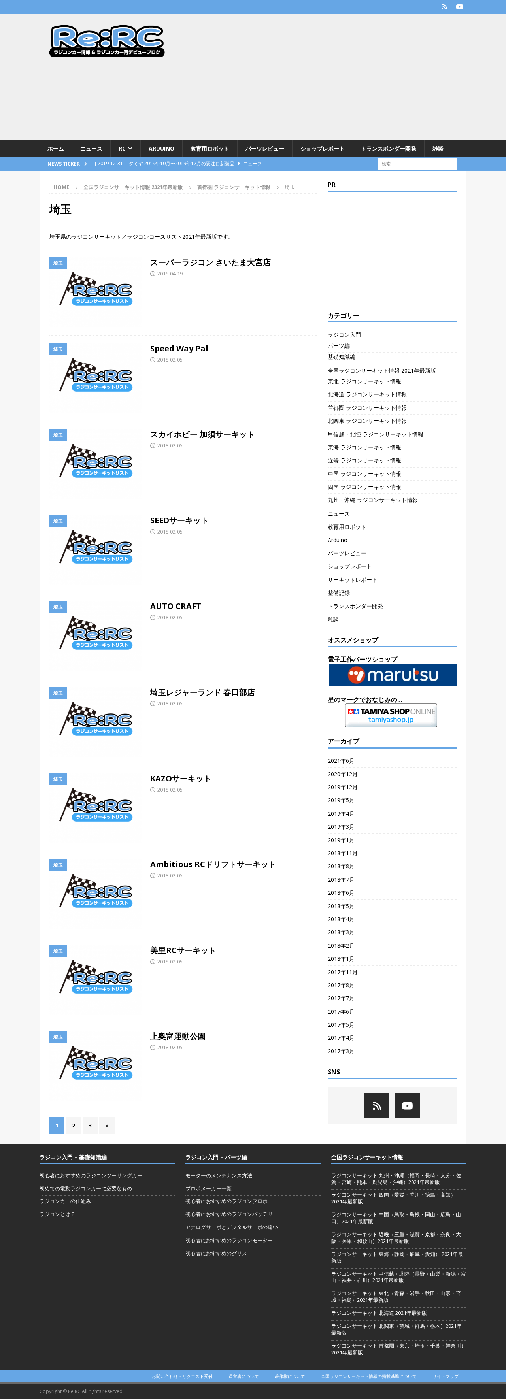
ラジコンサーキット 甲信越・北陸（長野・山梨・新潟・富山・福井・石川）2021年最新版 (398, 1277)
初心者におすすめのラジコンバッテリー (231, 1214)
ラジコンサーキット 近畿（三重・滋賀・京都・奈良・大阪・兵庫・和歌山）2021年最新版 (396, 1237)
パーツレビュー (264, 148)
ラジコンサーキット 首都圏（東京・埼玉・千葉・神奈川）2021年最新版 (398, 1349)
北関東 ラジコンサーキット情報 (367, 420)
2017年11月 (343, 972)
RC (122, 148)
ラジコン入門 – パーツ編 (216, 1157)
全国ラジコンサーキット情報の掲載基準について (369, 1376)
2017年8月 (341, 985)
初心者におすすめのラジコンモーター (229, 1240)
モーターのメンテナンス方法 (218, 1175)
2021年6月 (341, 760)
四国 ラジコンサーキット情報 (364, 486)
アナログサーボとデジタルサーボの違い (231, 1227)
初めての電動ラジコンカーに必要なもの (86, 1188)
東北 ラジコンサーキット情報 (364, 381)
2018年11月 (343, 853)
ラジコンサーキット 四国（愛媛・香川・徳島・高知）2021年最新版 (393, 1198)
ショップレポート (322, 148)
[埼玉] (95, 292)
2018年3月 (341, 932)
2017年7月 (341, 998)
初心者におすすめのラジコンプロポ (226, 1201)
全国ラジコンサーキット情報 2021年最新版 (133, 186)
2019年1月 (341, 840)
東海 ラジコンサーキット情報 (364, 447)
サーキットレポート (353, 579)
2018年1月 (341, 958)
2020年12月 (343, 774)
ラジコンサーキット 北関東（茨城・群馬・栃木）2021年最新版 (396, 1329)
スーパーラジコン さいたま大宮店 (210, 262)
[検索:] (417, 163)
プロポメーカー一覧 (208, 1188)
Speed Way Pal (179, 348)
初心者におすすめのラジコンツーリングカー (91, 1175)
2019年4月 (341, 813)
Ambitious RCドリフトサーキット (213, 864)
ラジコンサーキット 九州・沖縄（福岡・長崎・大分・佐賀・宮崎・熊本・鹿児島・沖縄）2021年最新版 (396, 1179)
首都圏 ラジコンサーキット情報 (233, 186)
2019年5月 (341, 800)
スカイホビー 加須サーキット (202, 434)
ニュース (91, 148)
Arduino (161, 148)
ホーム (55, 148)
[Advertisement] (322, 77)
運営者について (243, 1376)
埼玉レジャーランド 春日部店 (202, 692)
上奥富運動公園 (178, 1036)
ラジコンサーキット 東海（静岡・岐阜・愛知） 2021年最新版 (397, 1257)
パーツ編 (339, 345)
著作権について (290, 1376)
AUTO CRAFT (175, 606)
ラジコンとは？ (58, 1214)
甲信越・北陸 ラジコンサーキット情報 (375, 434)
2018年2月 (341, 945)
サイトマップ (445, 1376)
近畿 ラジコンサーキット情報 (364, 460)
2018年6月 (341, 892)
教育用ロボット (210, 148)
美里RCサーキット (183, 950)
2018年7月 (341, 879)
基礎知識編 (341, 356)
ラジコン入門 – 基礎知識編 (73, 1157)
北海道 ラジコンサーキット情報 (367, 394)
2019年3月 (341, 826)
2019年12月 (343, 787)
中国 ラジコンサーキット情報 (364, 473)
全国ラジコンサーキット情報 (367, 1157)
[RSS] (444, 7)
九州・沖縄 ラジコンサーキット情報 (373, 499)
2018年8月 (341, 866)
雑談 (438, 148)
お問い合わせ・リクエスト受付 (182, 1376)
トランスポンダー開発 (388, 148)
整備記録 (339, 592)
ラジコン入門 (344, 334)
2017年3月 (341, 1051)
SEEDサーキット (179, 520)
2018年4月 (341, 919)
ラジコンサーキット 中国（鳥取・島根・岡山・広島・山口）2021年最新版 (396, 1218)
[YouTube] (459, 7)
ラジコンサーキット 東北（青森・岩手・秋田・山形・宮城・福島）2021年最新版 (396, 1296)
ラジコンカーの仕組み (65, 1201)
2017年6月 (341, 1011)
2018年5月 (341, 906)
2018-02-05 (170, 359)
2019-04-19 (170, 273)
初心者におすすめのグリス (216, 1253)
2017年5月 (341, 1024)
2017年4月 (341, 1037)
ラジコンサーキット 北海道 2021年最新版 (379, 1312)
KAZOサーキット (180, 778)
